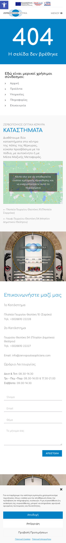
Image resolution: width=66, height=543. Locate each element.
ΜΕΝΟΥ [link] (57, 13)
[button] (61, 489)
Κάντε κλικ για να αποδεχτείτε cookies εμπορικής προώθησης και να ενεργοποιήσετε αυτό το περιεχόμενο (33, 182)
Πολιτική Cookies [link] (22, 539)
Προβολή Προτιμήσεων (33, 532)
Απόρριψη (33, 523)
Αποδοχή (33, 515)
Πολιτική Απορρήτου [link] (41, 539)
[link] (4, 5)
